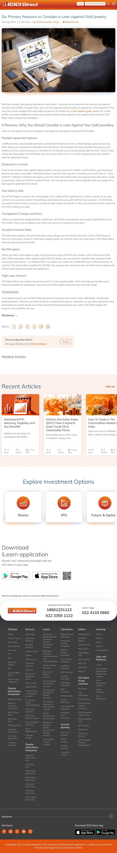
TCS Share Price (29, 765)
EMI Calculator (67, 672)
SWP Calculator (65, 690)
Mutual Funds (14, 638)
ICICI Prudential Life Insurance (84, 713)
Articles (99, 634)
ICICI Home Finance (82, 734)
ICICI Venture (83, 725)
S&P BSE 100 (84, 645)
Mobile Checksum (100, 690)
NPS (10, 658)
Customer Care (31, 651)
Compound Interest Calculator (65, 643)
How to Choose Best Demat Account (49, 683)
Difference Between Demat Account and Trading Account (48, 728)
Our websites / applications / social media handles (102, 673)
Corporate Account (65, 753)
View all (110, 386)
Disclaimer (8, 315)
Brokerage (29, 634)
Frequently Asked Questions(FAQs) (32, 702)
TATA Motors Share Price (30, 798)
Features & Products (30, 710)
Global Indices (84, 634)
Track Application (101, 697)
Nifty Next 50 (84, 659)
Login (80, 4)
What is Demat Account (49, 666)
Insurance (12, 650)
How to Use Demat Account (48, 674)
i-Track (99, 665)
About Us (29, 670)
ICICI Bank (82, 689)
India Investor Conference (13, 680)
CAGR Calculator (65, 701)
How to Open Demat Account (48, 742)
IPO (9, 669)
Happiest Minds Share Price (30, 758)
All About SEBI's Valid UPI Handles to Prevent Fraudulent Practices (49, 640)
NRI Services (30, 659)
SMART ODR (31, 687)
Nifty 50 (81, 671)
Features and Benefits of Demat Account (49, 694)
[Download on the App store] (85, 831)
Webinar (99, 638)
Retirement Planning (30, 639)
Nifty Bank (82, 667)
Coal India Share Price (30, 785)
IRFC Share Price (12, 720)
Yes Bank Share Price (13, 730)
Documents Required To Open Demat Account (48, 705)
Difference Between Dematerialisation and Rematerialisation (49, 656)
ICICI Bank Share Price (30, 791)
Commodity (13, 642)
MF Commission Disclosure (32, 723)
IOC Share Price (14, 725)
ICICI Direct (83, 729)
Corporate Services (29, 664)
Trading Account (64, 746)
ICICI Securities (84, 699)
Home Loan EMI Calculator (67, 707)
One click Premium (29, 646)
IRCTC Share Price (13, 713)
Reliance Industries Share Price (13, 705)
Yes (63, 341)
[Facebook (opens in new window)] (4, 831)
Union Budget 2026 (14, 674)
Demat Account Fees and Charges (49, 716)
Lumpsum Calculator (65, 666)
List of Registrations (31, 730)
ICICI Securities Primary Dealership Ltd (84, 742)
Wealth (28, 655)
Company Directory (12, 743)
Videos (99, 642)
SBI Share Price (14, 699)
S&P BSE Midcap (82, 639)
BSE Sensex (83, 649)
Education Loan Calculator (65, 715)
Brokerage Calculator (65, 684)
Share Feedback (38, 344)
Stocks (10, 634)
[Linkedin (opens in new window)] (23, 831)
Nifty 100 (82, 663)
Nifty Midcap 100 (83, 654)
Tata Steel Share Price (13, 737)
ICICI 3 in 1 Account (65, 733)
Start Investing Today (95, 4)
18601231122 (59, 609)
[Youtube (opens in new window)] (30, 831)
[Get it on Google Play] (105, 831)
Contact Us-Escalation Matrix (30, 676)
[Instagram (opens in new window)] (10, 831)
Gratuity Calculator (65, 677)
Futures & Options (12, 663)
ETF (9, 654)
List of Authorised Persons (100, 683)
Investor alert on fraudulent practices (31, 693)
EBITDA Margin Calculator (65, 652)
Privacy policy (31, 683)
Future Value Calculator (66, 660)
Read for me (72, 22)
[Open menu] (113, 3)
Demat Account (64, 740)
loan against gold (82, 111)
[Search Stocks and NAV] (108, 4)
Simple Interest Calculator (67, 635)
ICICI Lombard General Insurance (84, 705)
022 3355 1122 (59, 615)
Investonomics (102, 650)
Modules (99, 646)
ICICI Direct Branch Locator (32, 716)
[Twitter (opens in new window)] (17, 831)
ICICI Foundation (83, 694)
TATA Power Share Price (30, 772)
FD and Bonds (14, 646)
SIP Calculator (67, 696)
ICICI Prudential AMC (84, 720)
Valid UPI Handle (29, 736)
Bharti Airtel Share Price (30, 778)
